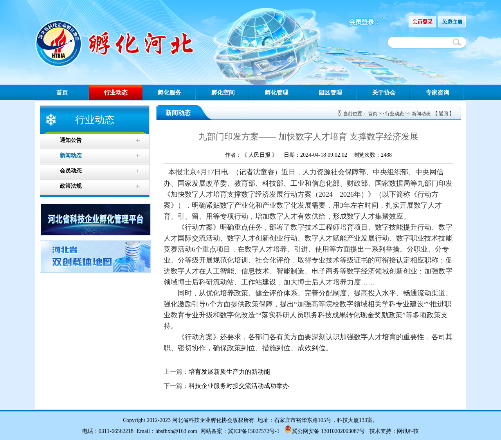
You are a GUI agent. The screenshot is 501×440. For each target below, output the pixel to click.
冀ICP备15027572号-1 (253, 431)
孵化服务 (169, 92)
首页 (62, 92)
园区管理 (330, 92)
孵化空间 (223, 92)
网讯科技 (408, 431)
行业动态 (116, 92)
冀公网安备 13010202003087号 (328, 431)
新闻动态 (421, 113)
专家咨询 (437, 92)
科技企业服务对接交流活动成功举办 (239, 385)
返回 (443, 113)
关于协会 (384, 92)
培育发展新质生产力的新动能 (229, 371)
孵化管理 (276, 92)
